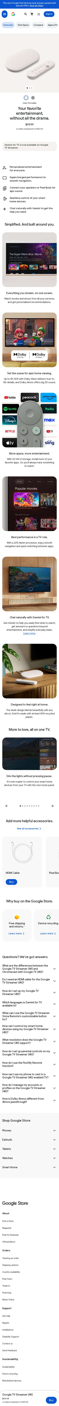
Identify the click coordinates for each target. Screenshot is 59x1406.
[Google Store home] (13, 14)
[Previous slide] (6, 806)
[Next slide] (52, 806)
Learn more (29, 633)
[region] (29, 63)
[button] (25, 14)
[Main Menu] (4, 14)
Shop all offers (36, 5)
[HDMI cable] (22, 862)
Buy (51, 1400)
